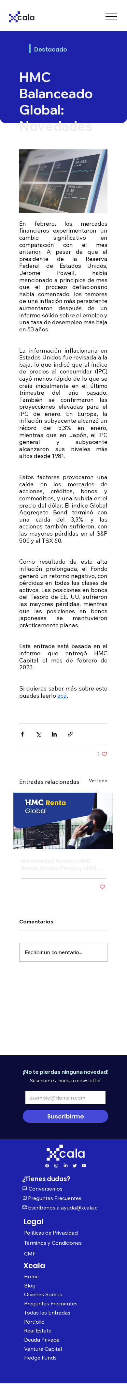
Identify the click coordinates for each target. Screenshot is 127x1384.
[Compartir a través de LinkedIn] (54, 734)
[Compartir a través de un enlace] (70, 734)
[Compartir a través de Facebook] (22, 734)
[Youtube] (83, 1165)
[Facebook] (47, 1165)
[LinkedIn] (65, 1165)
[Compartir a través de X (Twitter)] (38, 734)
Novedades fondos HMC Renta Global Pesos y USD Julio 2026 (58, 864)
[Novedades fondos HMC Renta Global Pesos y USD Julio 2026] (63, 821)
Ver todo (98, 780)
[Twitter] (74, 1165)
